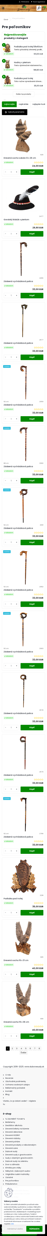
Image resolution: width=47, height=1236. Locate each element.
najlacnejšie (9, 104)
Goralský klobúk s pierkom (16, 219)
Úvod (6, 19)
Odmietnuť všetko (15, 1229)
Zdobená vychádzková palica (18, 281)
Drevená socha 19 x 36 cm (16, 1022)
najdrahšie (23, 104)
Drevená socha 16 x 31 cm (16, 960)
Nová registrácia (39, 2)
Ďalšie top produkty (23, 94)
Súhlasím (34, 1228)
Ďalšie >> (23, 1053)
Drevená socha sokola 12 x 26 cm (20, 158)
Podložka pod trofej (13, 898)
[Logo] (23, 8)
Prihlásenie (25, 2)
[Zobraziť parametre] (14, 112)
